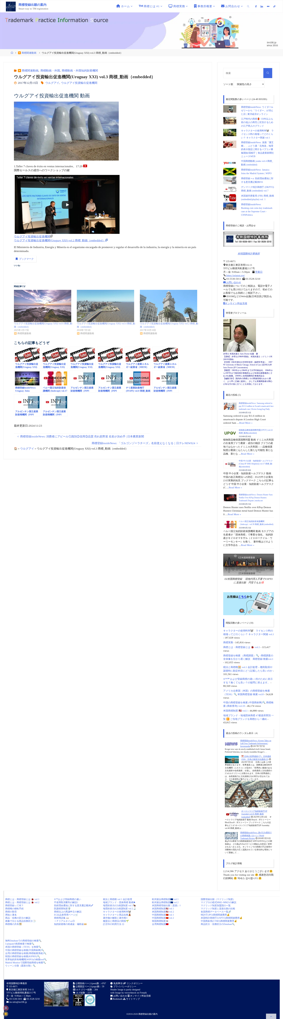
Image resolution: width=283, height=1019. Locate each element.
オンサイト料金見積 (236, 303)
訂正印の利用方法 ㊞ (113, 924)
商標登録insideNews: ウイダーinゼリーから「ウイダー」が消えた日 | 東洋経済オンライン (257, 110)
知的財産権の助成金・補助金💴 (70, 924)
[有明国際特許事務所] (248, 239)
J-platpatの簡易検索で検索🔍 (19, 944)
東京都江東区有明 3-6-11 (21, 989)
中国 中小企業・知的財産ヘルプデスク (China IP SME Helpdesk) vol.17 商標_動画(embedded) (256, 464)
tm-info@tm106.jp (18, 1002)
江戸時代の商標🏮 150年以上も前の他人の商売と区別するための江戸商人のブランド (257, 122)
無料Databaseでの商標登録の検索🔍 (23, 940)
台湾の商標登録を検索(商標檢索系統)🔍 (25, 953)
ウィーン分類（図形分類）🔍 (20, 966)
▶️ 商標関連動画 (27, 52)
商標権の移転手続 (14, 908)
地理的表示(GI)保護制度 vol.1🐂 (119, 905)
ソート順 (228, 84)
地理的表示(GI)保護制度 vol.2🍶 (119, 908)
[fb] (256, 6)
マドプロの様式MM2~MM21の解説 (218, 902)
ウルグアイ (52, 82)
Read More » (246, 422)
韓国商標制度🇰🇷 (160, 921)
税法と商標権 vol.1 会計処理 (117, 899)
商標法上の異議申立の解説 (68, 912)
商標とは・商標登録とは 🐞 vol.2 (22, 902)
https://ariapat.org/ (235, 275)
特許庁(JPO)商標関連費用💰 (215, 915)
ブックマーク (26, 258)
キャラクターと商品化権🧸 (117, 915)
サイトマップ (132, 999)
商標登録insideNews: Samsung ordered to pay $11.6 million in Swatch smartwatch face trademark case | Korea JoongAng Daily (256, 406)
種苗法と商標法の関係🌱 (116, 921)
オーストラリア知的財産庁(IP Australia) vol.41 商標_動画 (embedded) (254, 814)
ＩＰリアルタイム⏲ (64, 921)
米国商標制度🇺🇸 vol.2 (163, 912)
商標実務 (228, 642)
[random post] (231, 743)
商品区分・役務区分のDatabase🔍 (218, 924)
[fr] (268, 6)
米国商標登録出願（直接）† (166, 905)
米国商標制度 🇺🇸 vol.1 (235, 710)
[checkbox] (5, 1013)
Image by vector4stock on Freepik (131, 993)
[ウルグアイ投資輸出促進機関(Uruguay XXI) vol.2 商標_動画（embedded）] (169, 306)
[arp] (274, 6)
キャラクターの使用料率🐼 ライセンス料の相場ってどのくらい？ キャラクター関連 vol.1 (257, 134)
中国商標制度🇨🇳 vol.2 (163, 918)
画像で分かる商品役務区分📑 (20, 921)
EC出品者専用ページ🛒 (66, 915)
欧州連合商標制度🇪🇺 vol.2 (165, 902)
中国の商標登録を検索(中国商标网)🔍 (24, 950)
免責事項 (118, 983)
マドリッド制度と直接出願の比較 (218, 908)
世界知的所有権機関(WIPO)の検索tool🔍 (26, 959)
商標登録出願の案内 (33, 4)
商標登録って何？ (14, 905)
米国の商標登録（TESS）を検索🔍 (23, 947)
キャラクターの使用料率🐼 (117, 912)
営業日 (259, 272)
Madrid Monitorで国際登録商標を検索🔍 (25, 962)
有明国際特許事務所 (249, 253)
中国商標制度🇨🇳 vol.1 (163, 915)
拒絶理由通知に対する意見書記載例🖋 (73, 905)
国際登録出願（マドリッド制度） (218, 899)
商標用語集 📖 (61, 918)
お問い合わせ (233, 282)
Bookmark (117, 999)
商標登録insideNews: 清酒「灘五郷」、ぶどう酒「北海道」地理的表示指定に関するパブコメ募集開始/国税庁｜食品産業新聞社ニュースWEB (257, 149)
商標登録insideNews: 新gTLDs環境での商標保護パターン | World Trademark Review (256, 835)
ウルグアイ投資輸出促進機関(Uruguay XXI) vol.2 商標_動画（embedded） (59, 240)
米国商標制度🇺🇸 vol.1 (163, 908)
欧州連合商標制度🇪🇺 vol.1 (165, 899)
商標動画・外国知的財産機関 (80, 70)
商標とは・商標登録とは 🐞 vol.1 (241, 647)
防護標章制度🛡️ (62, 908)
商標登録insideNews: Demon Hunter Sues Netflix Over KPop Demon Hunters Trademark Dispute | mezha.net (256, 498)
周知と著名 (11, 915)
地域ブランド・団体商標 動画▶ (119, 902)
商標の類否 (11, 912)
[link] (248, 6)
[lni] (262, 6)
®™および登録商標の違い (67, 899)
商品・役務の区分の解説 (17, 918)
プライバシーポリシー (124, 986)
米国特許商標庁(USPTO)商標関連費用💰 (221, 918)
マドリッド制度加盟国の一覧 (216, 905)
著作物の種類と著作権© (115, 918)
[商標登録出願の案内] (11, 6)
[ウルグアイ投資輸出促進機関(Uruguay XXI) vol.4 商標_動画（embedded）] (106, 306)
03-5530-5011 (15, 999)
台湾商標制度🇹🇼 (160, 924)
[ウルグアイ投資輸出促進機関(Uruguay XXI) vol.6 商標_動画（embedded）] (44, 306)
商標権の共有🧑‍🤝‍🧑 (13, 924)
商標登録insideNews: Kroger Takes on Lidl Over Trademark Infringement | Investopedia (255, 743)
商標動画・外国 (50, 70)
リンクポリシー (134, 983)
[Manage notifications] (6, 1008)
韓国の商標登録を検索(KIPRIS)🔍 (22, 956)
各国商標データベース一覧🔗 (216, 912)
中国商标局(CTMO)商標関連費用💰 (219, 921)
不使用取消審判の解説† (66, 902)
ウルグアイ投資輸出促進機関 (79, 82)
